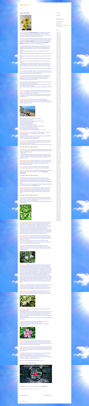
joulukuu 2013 (58, 220)
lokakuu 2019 (58, 133)
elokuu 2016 (58, 180)
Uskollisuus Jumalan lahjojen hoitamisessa (62, 25)
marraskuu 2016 (58, 177)
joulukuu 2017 (58, 161)
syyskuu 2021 (58, 105)
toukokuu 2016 (58, 184)
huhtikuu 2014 (58, 215)
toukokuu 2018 (58, 154)
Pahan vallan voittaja (24, 395)
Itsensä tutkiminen (59, 22)
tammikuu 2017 (58, 174)
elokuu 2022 (58, 91)
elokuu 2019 (58, 136)
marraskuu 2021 (58, 103)
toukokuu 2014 (58, 214)
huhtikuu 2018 (58, 156)
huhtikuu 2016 (58, 185)
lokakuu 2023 (58, 74)
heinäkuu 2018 (58, 152)
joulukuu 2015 (58, 190)
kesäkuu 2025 (58, 49)
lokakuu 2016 (58, 178)
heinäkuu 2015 (58, 196)
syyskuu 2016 (58, 179)
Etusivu (21, 8)
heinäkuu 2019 (58, 137)
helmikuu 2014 (58, 217)
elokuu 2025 (58, 47)
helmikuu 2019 (58, 143)
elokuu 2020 (58, 121)
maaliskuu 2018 (58, 157)
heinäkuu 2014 (58, 211)
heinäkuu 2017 (58, 167)
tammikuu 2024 (58, 70)
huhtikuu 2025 (58, 52)
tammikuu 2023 (58, 85)
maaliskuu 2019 (58, 142)
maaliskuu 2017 (58, 172)
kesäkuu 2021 (58, 109)
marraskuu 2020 (58, 117)
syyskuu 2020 (58, 120)
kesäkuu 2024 (58, 64)
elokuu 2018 (58, 151)
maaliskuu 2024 (58, 68)
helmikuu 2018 (58, 158)
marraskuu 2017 (58, 162)
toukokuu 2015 (58, 199)
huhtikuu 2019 (58, 141)
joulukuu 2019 (58, 131)
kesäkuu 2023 (58, 79)
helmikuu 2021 (58, 114)
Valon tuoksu (24, 5)
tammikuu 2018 (58, 159)
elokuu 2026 (58, 32)
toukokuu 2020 (58, 125)
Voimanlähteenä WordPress (24, 401)
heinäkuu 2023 (58, 78)
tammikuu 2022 (58, 100)
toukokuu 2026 (58, 36)
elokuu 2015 (58, 195)
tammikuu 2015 (58, 204)
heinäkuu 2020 (58, 122)
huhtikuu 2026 (58, 37)
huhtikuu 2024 (58, 67)
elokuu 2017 (58, 166)
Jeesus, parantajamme (59, 21)
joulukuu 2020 (58, 116)
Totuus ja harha (58, 26)
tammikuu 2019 (58, 145)
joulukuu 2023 (58, 72)
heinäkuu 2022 (58, 93)
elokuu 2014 (58, 210)
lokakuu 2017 (58, 163)
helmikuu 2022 (58, 99)
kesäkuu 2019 (58, 138)
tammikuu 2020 (58, 130)
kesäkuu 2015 (58, 198)
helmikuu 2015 (58, 203)
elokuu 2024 (58, 62)
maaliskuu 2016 (58, 187)
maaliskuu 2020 (58, 127)
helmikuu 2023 (58, 84)
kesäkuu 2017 (58, 168)
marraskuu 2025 (58, 43)
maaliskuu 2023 (58, 83)
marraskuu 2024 (58, 58)
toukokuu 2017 (58, 169)
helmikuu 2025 (58, 54)
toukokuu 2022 (58, 95)
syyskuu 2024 (58, 61)
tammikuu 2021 (58, 115)
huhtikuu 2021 (58, 111)
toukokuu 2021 (58, 110)
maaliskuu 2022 (58, 98)
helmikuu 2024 (58, 69)
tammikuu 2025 (58, 56)
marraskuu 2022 (58, 88)
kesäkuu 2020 (58, 124)
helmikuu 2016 (58, 188)
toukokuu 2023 (58, 80)
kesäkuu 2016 (58, 183)
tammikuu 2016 (58, 189)
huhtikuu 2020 (58, 126)
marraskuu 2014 (58, 206)
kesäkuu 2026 (58, 35)
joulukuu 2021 (58, 101)
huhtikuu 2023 (58, 82)
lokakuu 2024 (58, 59)
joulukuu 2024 (58, 57)
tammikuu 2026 (58, 41)
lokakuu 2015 (58, 193)
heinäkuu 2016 (58, 182)
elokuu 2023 (58, 77)
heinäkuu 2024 (58, 63)
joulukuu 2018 (58, 146)
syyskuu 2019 (58, 135)
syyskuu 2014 (58, 209)
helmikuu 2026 (58, 40)
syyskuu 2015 (58, 194)
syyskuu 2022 (58, 90)
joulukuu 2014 (58, 205)
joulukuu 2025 (58, 42)
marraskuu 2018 (58, 147)
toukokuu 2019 (58, 140)
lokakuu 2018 (58, 148)
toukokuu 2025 (58, 51)
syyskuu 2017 (58, 164)
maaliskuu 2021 (58, 112)
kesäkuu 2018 (58, 153)
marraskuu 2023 (58, 73)
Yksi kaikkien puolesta (48, 395)
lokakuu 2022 (58, 89)
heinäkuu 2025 (58, 48)
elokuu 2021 (58, 106)
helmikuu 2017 (58, 173)
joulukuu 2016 (58, 175)
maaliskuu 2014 (58, 216)
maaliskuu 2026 (58, 38)
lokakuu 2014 (58, 208)
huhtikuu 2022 (58, 96)
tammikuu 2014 (58, 219)
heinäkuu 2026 (58, 33)
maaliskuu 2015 (58, 201)
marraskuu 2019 (58, 132)
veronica (37, 388)
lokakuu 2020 (58, 119)
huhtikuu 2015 (58, 200)
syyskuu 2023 (58, 75)
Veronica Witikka (58, 15)
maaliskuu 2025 (58, 53)
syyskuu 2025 (58, 46)
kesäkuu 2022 (58, 94)
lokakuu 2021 (58, 104)
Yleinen (31, 388)
